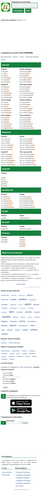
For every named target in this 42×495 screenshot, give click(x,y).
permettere (32, 321)
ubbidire (17, 330)
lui (4, 377)
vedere (34, 329)
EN (30, 287)
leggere (4, 321)
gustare (37, 317)
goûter (3, 59)
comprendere (13, 308)
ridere (32, 325)
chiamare (4, 359)
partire (22, 321)
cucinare (4, 312)
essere (6, 316)
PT (36, 287)
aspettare (20, 356)
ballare (34, 356)
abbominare (5, 295)
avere (28, 304)
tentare (10, 330)
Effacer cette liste (14, 343)
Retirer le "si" (22, 20)
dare (11, 311)
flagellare (22, 317)
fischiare (15, 317)
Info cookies (19, 486)
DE (39, 287)
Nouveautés (6, 475)
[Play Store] (21, 413)
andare (22, 299)
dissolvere (20, 312)
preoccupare (28, 367)
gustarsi (3, 343)
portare (11, 359)
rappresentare (23, 325)
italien (22, 57)
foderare (30, 317)
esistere (37, 312)
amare (13, 299)
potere (13, 325)
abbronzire (22, 295)
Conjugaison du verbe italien (21, 2)
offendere (13, 321)
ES (33, 287)
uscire (25, 330)
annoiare (4, 304)
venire (4, 334)
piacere (4, 325)
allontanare (4, 299)
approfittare (13, 304)
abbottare (14, 295)
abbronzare (16, 351)
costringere (31, 308)
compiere (4, 308)
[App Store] (21, 406)
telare (3, 330)
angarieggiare (32, 299)
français (15, 57)
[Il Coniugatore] (6, 7)
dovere (28, 312)
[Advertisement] (21, 36)
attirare (27, 356)
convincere (22, 308)
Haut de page (21, 284)
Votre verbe (10, 420)
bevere (36, 304)
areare (20, 304)
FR (27, 287)
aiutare (30, 295)
